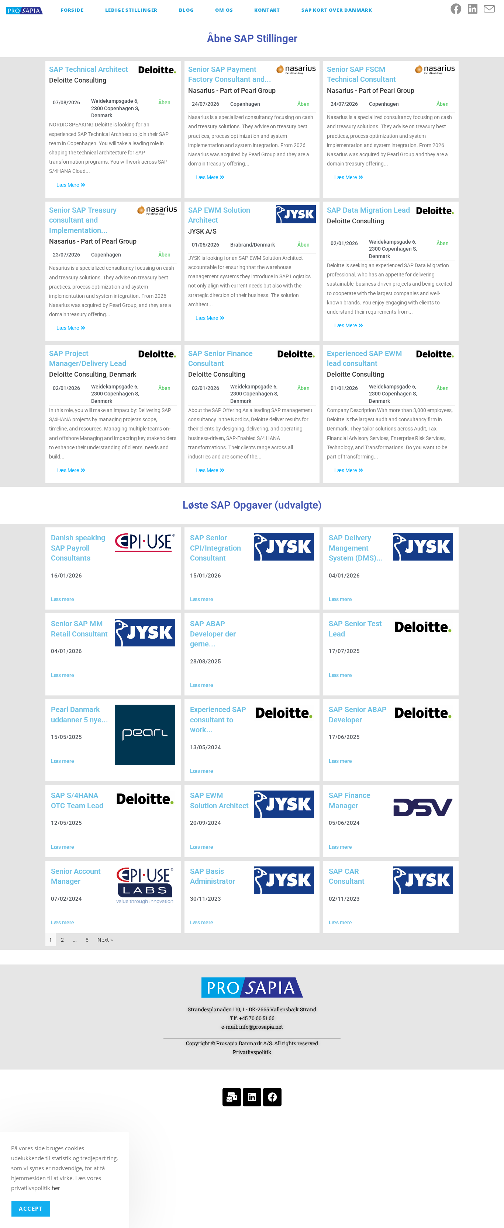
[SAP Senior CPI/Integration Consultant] (284, 547)
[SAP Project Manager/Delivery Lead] (157, 354)
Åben (164, 102)
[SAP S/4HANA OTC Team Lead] (145, 799)
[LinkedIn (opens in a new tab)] (476, 8)
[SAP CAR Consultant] (423, 880)
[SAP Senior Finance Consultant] (296, 354)
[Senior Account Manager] (145, 886)
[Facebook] (272, 1097)
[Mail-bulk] (231, 1097)
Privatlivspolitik (252, 1052)
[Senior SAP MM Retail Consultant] (145, 632)
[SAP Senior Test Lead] (423, 627)
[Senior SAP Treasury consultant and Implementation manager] (157, 210)
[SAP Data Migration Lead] (435, 210)
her (56, 1188)
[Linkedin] (252, 1097)
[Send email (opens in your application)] (492, 9)
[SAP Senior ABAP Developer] (423, 713)
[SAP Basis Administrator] (284, 880)
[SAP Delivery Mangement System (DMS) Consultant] (423, 547)
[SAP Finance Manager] (423, 807)
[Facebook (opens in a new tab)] (459, 8)
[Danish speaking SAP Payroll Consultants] (145, 542)
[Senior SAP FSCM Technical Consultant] (435, 69)
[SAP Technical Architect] (157, 69)
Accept (31, 1208)
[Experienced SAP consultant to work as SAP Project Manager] (284, 713)
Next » (105, 939)
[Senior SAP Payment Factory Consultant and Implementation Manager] (296, 69)
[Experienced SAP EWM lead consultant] (435, 354)
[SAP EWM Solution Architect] (296, 214)
